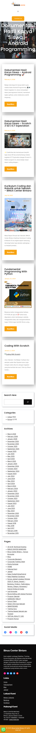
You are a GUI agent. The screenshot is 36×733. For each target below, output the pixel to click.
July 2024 (10, 476)
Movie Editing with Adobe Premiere (19, 594)
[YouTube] (21, 632)
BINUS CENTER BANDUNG (16, 549)
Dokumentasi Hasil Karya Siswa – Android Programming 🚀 (18, 72)
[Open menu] (18, 11)
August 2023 (11, 503)
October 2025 (12, 446)
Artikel (9, 417)
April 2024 (11, 483)
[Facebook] (5, 632)
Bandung (6, 700)
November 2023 (13, 496)
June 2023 (11, 508)
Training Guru (12, 609)
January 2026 (12, 439)
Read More (10, 104)
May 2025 (11, 456)
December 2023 (13, 493)
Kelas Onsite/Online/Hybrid (16, 574)
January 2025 (12, 464)
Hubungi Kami (12, 569)
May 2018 (10, 526)
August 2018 (11, 523)
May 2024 (11, 481)
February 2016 (12, 531)
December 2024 (13, 466)
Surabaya (7, 703)
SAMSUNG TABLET (14, 599)
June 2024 (11, 478)
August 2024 (11, 474)
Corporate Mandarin (14, 559)
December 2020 (13, 513)
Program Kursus (13, 619)
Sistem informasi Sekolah (16, 604)
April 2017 (10, 528)
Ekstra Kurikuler (12, 564)
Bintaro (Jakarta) (9, 697)
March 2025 (11, 461)
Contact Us (18, 18)
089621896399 (14, 719)
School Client (12, 601)
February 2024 (12, 488)
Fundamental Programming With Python (16, 271)
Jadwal (9, 571)
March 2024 (11, 486)
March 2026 (11, 434)
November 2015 (13, 533)
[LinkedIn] (27, 632)
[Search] (28, 402)
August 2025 (11, 451)
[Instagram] (10, 632)
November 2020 (13, 516)
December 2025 (13, 441)
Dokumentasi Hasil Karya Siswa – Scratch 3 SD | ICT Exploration (18, 123)
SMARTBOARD (12, 606)
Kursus (9, 419)
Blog (9, 557)
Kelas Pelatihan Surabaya (16, 576)
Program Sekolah (13, 596)
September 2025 (13, 449)
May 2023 (11, 511)
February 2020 (12, 521)
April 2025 (11, 459)
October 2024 (12, 469)
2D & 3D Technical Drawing (16, 547)
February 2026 (12, 436)
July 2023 (10, 506)
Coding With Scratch (17, 346)
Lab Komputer (12, 591)
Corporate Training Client (16, 562)
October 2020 (12, 518)
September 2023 (13, 501)
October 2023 (12, 498)
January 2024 (12, 491)
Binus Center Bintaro (15, 650)
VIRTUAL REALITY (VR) (15, 616)
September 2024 (13, 471)
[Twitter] (16, 632)
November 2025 (13, 444)
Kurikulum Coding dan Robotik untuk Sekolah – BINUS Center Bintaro (18, 188)
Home (5, 682)
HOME (9, 567)
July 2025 (10, 454)
